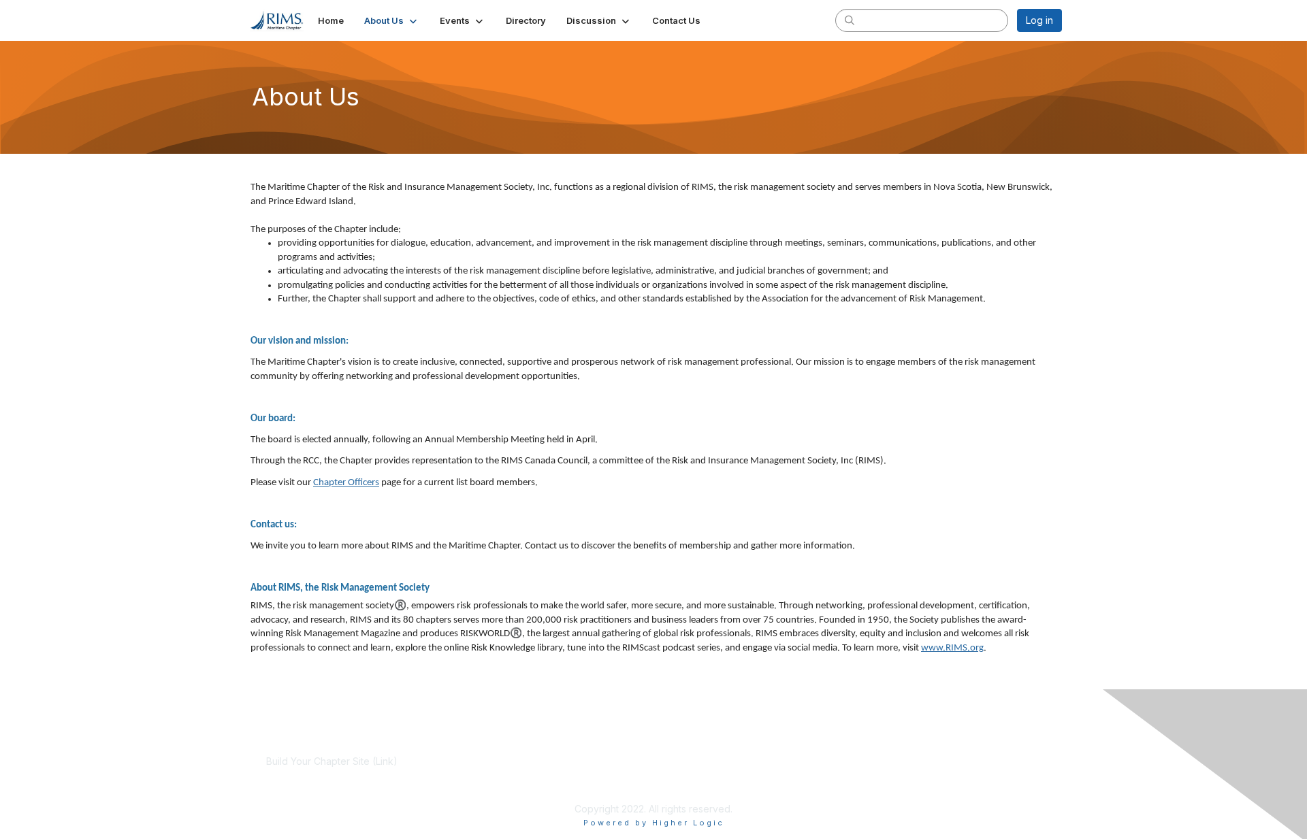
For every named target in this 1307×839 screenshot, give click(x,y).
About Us (810, 761)
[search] (849, 20)
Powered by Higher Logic (653, 822)
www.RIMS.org (952, 648)
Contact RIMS (820, 774)
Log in (1039, 20)
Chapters (548, 787)
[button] (392, 20)
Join (537, 761)
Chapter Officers (346, 483)
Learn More (554, 774)
